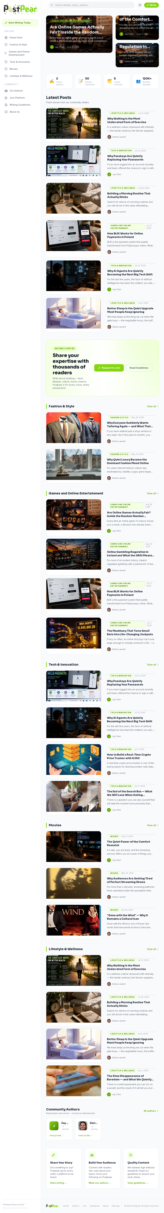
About (106, 1206)
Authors (75, 1206)
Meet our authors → (100, 1182)
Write (153, 5)
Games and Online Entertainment (19, 53)
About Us (15, 111)
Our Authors (16, 90)
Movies (14, 69)
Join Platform (17, 97)
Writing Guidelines (20, 104)
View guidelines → (137, 1182)
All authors (150, 1110)
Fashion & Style (18, 44)
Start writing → (58, 1182)
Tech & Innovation (20, 61)
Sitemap (116, 1206)
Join (84, 1206)
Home (66, 1206)
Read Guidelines (139, 367)
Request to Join (111, 367)
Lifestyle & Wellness (21, 76)
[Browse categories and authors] (140, 5)
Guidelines (95, 1206)
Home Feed (16, 37)
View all (151, 406)
